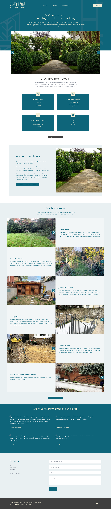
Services (44, 5)
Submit (53, 489)
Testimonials (65, 5)
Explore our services (55, 137)
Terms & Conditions (25, 504)
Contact (97, 5)
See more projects (56, 398)
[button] (98, 52)
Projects (54, 5)
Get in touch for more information (28, 185)
